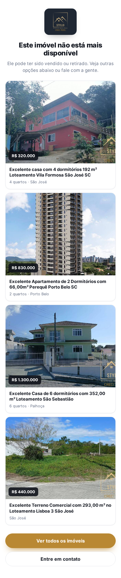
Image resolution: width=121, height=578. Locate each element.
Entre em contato (60, 559)
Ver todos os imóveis (60, 541)
